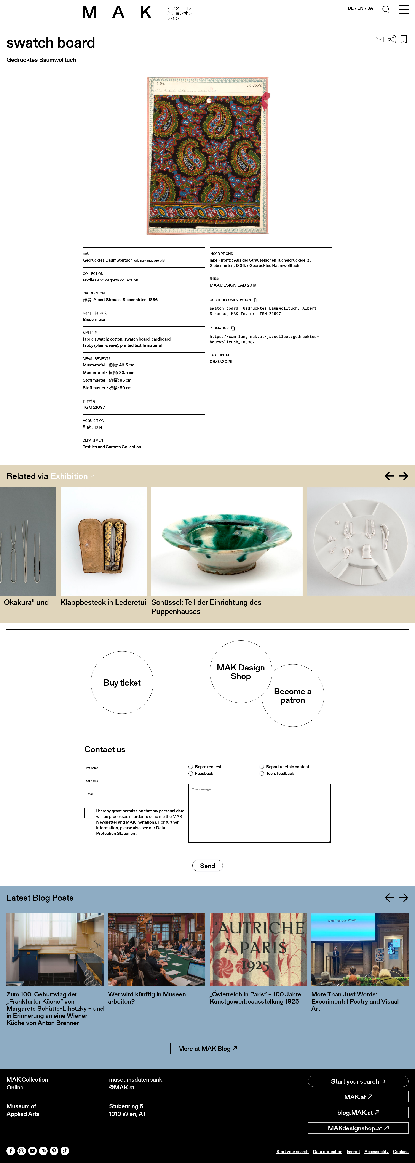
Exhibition (69, 476)
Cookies (401, 1152)
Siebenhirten (135, 299)
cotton (116, 339)
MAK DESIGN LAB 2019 (233, 285)
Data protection (327, 1152)
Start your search (355, 1081)
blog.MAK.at (355, 1112)
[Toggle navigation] (404, 10)
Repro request (208, 767)
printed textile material (141, 345)
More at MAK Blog (204, 1048)
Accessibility (376, 1152)
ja (370, 8)
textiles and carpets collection (110, 280)
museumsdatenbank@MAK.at (135, 1083)
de (351, 8)
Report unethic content (287, 767)
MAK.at (355, 1096)
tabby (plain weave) (100, 345)
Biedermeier (94, 319)
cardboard (161, 339)
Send (207, 865)
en (361, 8)
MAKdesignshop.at (355, 1127)
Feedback (204, 773)
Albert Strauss (107, 299)
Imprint (353, 1152)
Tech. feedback (280, 773)
